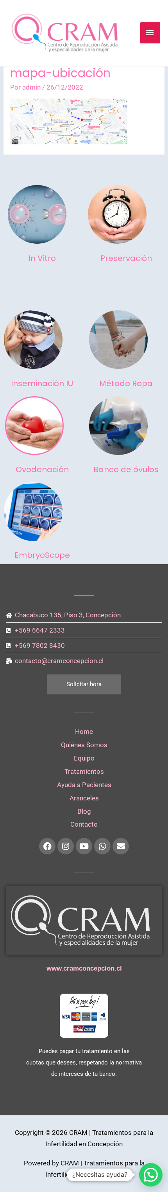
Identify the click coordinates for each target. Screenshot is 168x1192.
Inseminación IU (42, 383)
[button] (151, 1175)
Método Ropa (126, 383)
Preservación (126, 258)
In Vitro (42, 258)
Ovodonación (42, 469)
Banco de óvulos (126, 469)
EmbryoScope (42, 555)
